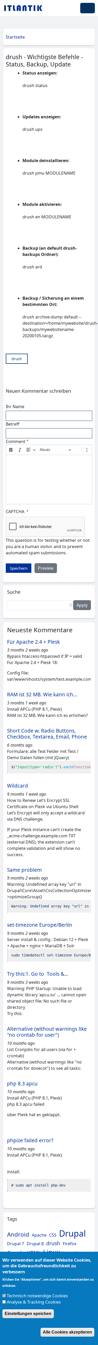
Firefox (69, 1243)
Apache (39, 1235)
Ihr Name (15, 406)
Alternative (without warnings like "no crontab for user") (47, 1031)
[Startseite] (25, 8)
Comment (15, 441)
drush (16, 358)
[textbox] (49, 479)
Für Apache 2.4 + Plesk (33, 641)
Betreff (12, 424)
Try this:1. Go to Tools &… (37, 974)
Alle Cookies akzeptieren (67, 1332)
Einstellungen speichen (28, 1313)
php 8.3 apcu (22, 1083)
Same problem (24, 870)
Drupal (72, 1233)
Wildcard (17, 785)
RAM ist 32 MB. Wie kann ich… (42, 694)
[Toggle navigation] (87, 8)
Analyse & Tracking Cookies (34, 1302)
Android (18, 1234)
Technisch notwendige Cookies (37, 1296)
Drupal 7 (15, 1243)
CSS (52, 1235)
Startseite (15, 37)
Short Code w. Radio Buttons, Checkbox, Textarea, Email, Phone (47, 733)
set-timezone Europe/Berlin (39, 925)
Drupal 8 (35, 1243)
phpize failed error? (30, 1140)
